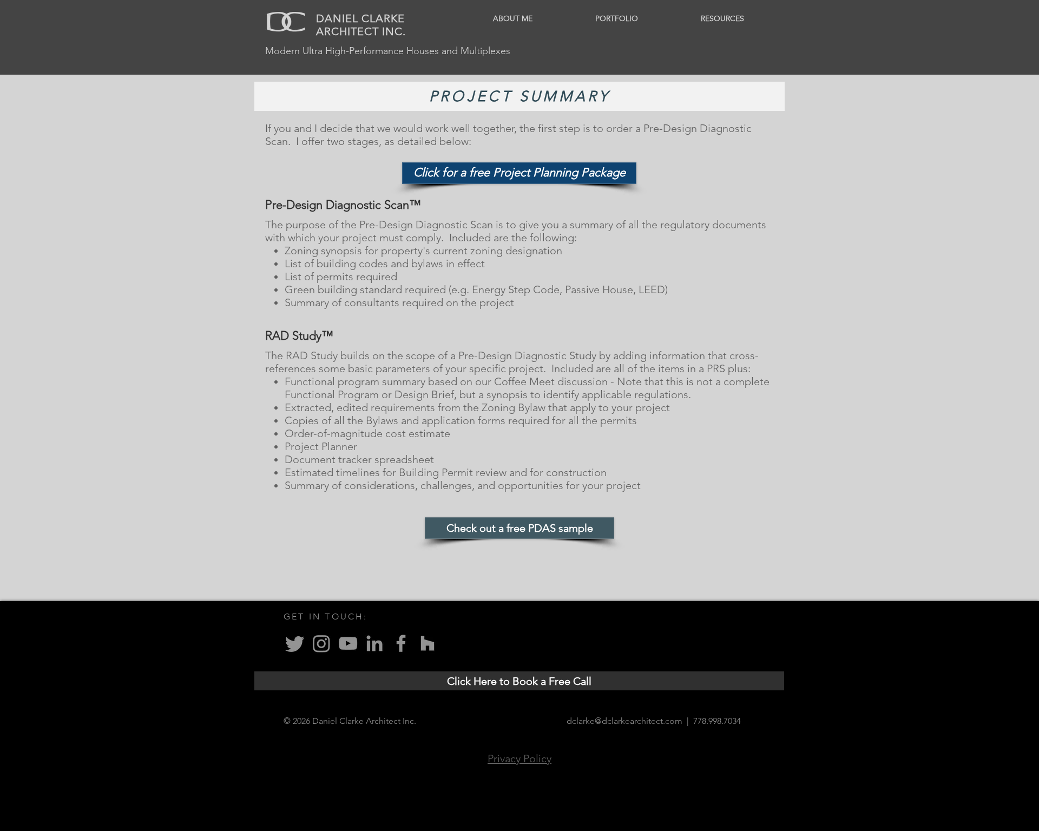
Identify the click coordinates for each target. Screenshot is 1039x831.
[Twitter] (295, 643)
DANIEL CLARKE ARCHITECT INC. (361, 25)
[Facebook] (401, 643)
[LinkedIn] (374, 643)
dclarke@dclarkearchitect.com (624, 721)
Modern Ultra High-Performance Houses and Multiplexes (387, 51)
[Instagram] (321, 643)
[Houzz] (427, 643)
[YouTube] (348, 643)
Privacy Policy (519, 758)
